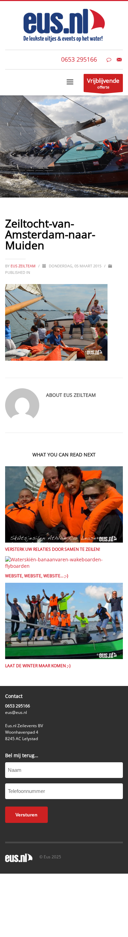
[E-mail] (119, 59)
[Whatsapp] (109, 59)
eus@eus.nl (16, 712)
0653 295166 (79, 59)
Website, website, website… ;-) (36, 576)
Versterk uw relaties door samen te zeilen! (52, 549)
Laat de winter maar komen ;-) (38, 666)
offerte (103, 83)
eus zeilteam (24, 265)
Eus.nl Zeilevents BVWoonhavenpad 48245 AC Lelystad (24, 732)
